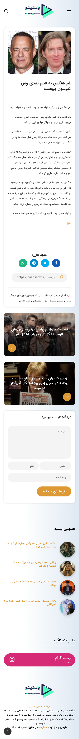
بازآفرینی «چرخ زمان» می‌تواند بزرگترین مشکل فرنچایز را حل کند (33, 564)
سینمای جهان (49, 301)
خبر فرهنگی (15, 295)
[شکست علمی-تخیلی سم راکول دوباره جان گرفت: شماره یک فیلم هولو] (67, 549)
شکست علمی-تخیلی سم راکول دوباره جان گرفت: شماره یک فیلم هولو (31, 545)
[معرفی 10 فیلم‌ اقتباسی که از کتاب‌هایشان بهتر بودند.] (67, 587)
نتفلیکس (36, 301)
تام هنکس (48, 295)
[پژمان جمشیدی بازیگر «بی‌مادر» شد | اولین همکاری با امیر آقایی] (67, 607)
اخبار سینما (60, 295)
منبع (69, 223)
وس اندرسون (23, 301)
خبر (24, 295)
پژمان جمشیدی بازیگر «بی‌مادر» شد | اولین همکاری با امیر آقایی (30, 602)
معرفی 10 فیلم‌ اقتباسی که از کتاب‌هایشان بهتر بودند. (33, 583)
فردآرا (44, 727)
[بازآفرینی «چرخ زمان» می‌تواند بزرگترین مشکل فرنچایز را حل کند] (67, 568)
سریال (68, 301)
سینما (60, 301)
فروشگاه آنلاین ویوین (39, 706)
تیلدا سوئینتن (34, 295)
